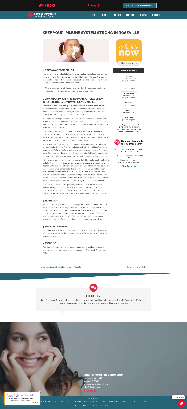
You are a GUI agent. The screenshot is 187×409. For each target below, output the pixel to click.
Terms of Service (140, 401)
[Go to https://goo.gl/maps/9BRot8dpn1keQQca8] (99, 5)
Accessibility (65, 401)
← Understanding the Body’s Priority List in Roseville (59, 267)
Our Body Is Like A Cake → (138, 267)
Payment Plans (45, 401)
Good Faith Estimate (79, 406)
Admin (56, 401)
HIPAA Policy (113, 401)
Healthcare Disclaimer (98, 401)
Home (94, 15)
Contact (156, 15)
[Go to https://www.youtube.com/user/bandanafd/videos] (95, 5)
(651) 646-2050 (47, 5)
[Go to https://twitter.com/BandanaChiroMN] (92, 5)
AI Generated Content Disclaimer (102, 406)
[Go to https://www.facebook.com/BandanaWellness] (88, 5)
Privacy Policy (126, 401)
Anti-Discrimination (80, 401)
